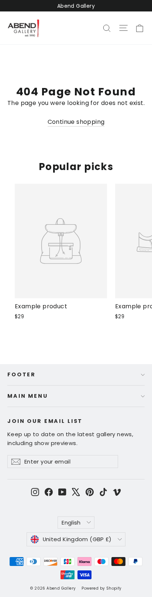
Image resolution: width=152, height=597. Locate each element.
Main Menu (27, 396)
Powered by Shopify (101, 588)
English (71, 522)
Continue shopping (76, 122)
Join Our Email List (45, 420)
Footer (21, 374)
